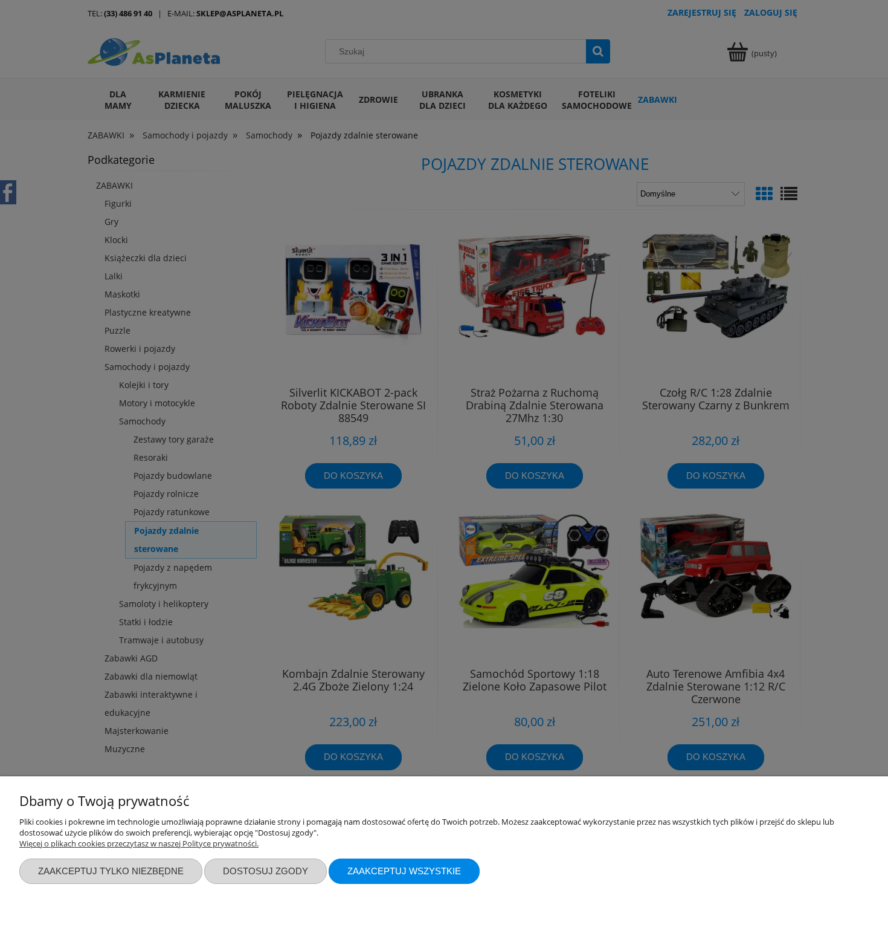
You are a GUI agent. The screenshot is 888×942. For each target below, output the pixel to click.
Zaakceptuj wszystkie (404, 871)
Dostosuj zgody (265, 871)
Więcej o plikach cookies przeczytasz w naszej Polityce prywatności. (139, 843)
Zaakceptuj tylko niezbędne (111, 871)
